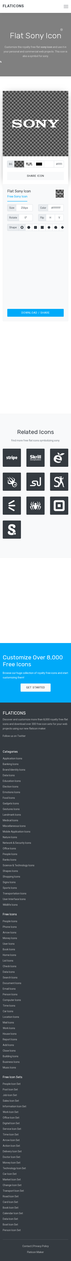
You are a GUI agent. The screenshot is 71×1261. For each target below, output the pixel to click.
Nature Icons (10, 837)
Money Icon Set (11, 1162)
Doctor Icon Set (11, 1157)
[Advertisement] (35, 269)
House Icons (10, 1033)
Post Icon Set (10, 1089)
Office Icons (9, 848)
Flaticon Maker (35, 1252)
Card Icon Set (10, 1202)
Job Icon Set (10, 1095)
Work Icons (9, 1028)
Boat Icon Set (10, 1224)
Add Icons (8, 1045)
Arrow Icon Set (11, 1140)
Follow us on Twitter (14, 735)
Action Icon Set (11, 1145)
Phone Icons (10, 926)
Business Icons (11, 1061)
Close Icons (9, 1050)
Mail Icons (8, 1022)
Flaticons (13, 6)
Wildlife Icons (10, 904)
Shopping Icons (11, 876)
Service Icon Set (12, 1128)
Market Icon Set (12, 1179)
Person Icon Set (12, 1230)
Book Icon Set (10, 1207)
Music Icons (9, 1067)
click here (53, 152)
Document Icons (12, 983)
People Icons (10, 854)
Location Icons (11, 1016)
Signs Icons (9, 882)
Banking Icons (11, 764)
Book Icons (9, 949)
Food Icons (9, 797)
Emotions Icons (11, 792)
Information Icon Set (14, 1106)
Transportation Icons (14, 893)
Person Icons (10, 994)
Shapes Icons (10, 871)
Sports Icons (10, 887)
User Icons (9, 943)
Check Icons (9, 966)
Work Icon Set (10, 1112)
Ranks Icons (9, 859)
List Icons (8, 960)
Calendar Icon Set (13, 1213)
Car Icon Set (10, 1173)
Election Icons (10, 786)
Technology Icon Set (14, 1168)
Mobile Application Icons (16, 831)
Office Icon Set (11, 1117)
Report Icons (10, 1039)
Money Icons (10, 938)
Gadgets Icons (11, 803)
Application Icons (12, 758)
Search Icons (10, 977)
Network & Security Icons (17, 842)
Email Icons (9, 988)
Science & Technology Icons (18, 865)
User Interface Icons (14, 899)
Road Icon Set (11, 1196)
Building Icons (10, 1056)
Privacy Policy (41, 1246)
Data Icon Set (10, 1218)
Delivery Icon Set (12, 1151)
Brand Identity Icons (14, 769)
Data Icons (9, 775)
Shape (13, 227)
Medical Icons (10, 820)
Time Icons (9, 1005)
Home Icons (9, 955)
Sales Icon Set (11, 1100)
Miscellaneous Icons (14, 826)
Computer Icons (12, 1000)
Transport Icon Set (13, 1190)
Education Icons (12, 781)
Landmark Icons (12, 814)
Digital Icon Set (11, 1123)
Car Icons (8, 1011)
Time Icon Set (11, 1134)
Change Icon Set (12, 1185)
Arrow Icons (9, 932)
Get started (35, 687)
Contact (26, 1246)
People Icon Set (12, 1083)
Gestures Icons (11, 809)
